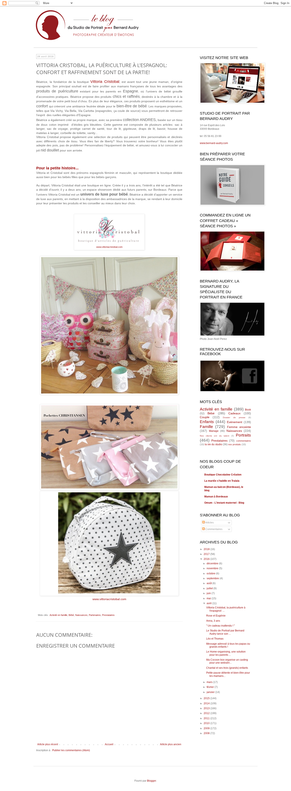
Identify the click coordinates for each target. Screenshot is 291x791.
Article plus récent (47, 744)
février (211, 687)
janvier (211, 692)
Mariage (214, 430)
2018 (207, 549)
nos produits (234, 444)
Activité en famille (58, 615)
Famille (206, 426)
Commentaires (213, 529)
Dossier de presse (234, 417)
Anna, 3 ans (213, 620)
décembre (213, 563)
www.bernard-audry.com (214, 143)
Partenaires (95, 615)
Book (248, 409)
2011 (207, 718)
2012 (207, 713)
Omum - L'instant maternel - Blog (224, 502)
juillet (210, 588)
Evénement (234, 422)
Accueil (109, 744)
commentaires (243, 440)
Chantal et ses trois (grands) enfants (227, 667)
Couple (204, 417)
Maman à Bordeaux (216, 496)
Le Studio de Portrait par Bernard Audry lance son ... (225, 632)
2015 (207, 698)
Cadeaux (234, 413)
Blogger (151, 780)
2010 (207, 723)
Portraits (243, 435)
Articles (209, 522)
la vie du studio (213, 444)
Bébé (71, 615)
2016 (207, 559)
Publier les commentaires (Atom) (71, 750)
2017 (207, 554)
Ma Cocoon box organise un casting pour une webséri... (227, 661)
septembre (213, 578)
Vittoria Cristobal (104, 81)
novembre (213, 568)
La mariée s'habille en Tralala (221, 480)
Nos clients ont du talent (214, 436)
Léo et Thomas (214, 638)
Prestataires (108, 615)
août (209, 583)
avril (209, 603)
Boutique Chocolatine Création (222, 474)
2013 (207, 708)
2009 (207, 728)
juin (209, 593)
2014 (207, 703)
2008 (207, 733)
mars (210, 682)
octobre (211, 573)
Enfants (207, 421)
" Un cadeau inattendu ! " (220, 625)
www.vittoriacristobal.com (109, 247)
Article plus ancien (170, 744)
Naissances (81, 615)
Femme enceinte (239, 427)
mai (209, 598)
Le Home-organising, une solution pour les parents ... (226, 653)
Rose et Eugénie (216, 615)
